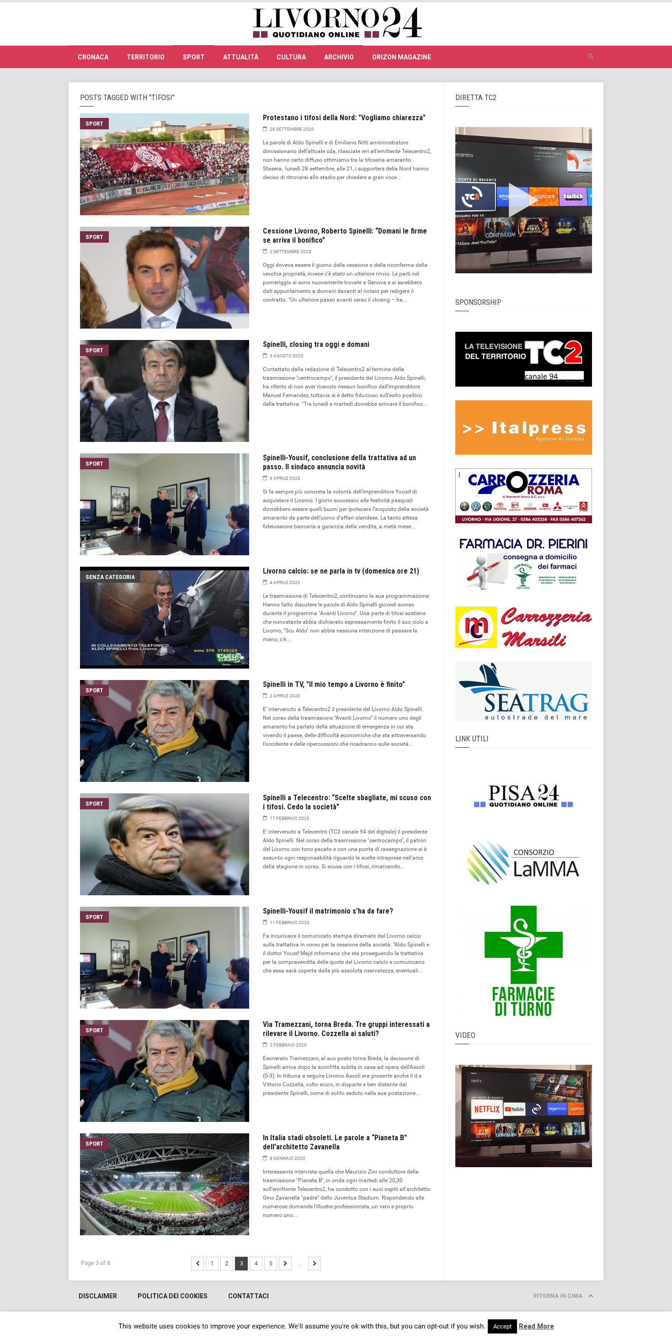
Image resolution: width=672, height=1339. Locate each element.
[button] (590, 56)
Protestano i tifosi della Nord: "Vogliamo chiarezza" (344, 117)
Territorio (146, 57)
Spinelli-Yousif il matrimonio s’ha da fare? (328, 911)
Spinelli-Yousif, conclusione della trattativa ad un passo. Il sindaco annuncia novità (339, 462)
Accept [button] (502, 1326)
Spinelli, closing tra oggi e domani (316, 344)
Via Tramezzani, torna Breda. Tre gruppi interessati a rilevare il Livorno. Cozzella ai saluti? (346, 1029)
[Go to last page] (314, 1263)
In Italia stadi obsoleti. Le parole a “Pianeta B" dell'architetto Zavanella (335, 1142)
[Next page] (285, 1263)
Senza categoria (110, 577)
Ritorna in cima (558, 1296)
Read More (536, 1326)
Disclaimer (98, 1296)
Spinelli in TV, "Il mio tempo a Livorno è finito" (334, 684)
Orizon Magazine (401, 57)
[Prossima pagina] (197, 1263)
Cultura (291, 57)
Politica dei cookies (173, 1296)
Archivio (339, 57)
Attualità (240, 57)
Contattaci (248, 1296)
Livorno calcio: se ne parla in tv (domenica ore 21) (341, 571)
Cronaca (93, 57)
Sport (194, 57)
